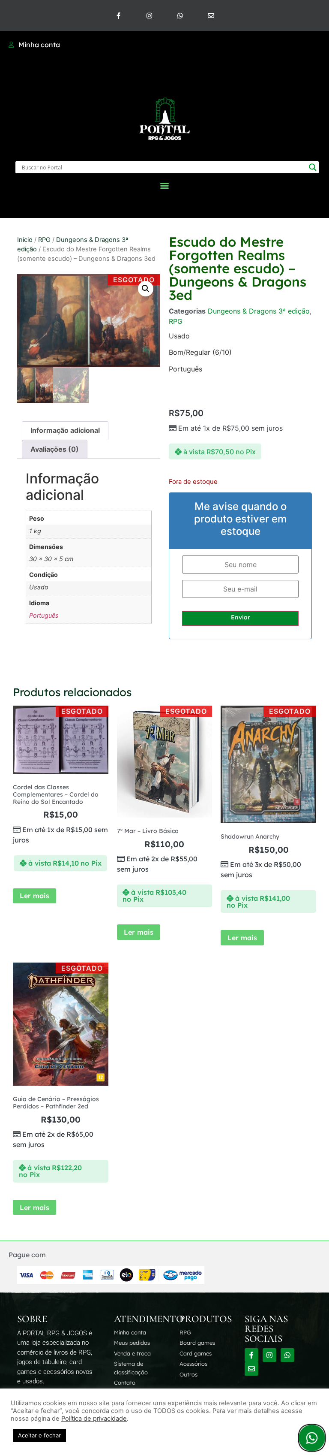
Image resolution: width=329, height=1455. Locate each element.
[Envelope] (211, 15)
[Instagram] (149, 15)
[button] (165, 185)
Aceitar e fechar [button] (39, 1435)
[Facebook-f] (118, 15)
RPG (44, 240)
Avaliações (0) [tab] (54, 449)
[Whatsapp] (180, 15)
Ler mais (34, 895)
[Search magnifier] (313, 167)
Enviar (240, 617)
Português (44, 615)
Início (25, 240)
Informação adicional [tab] (65, 430)
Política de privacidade (94, 1418)
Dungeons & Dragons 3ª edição (259, 311)
